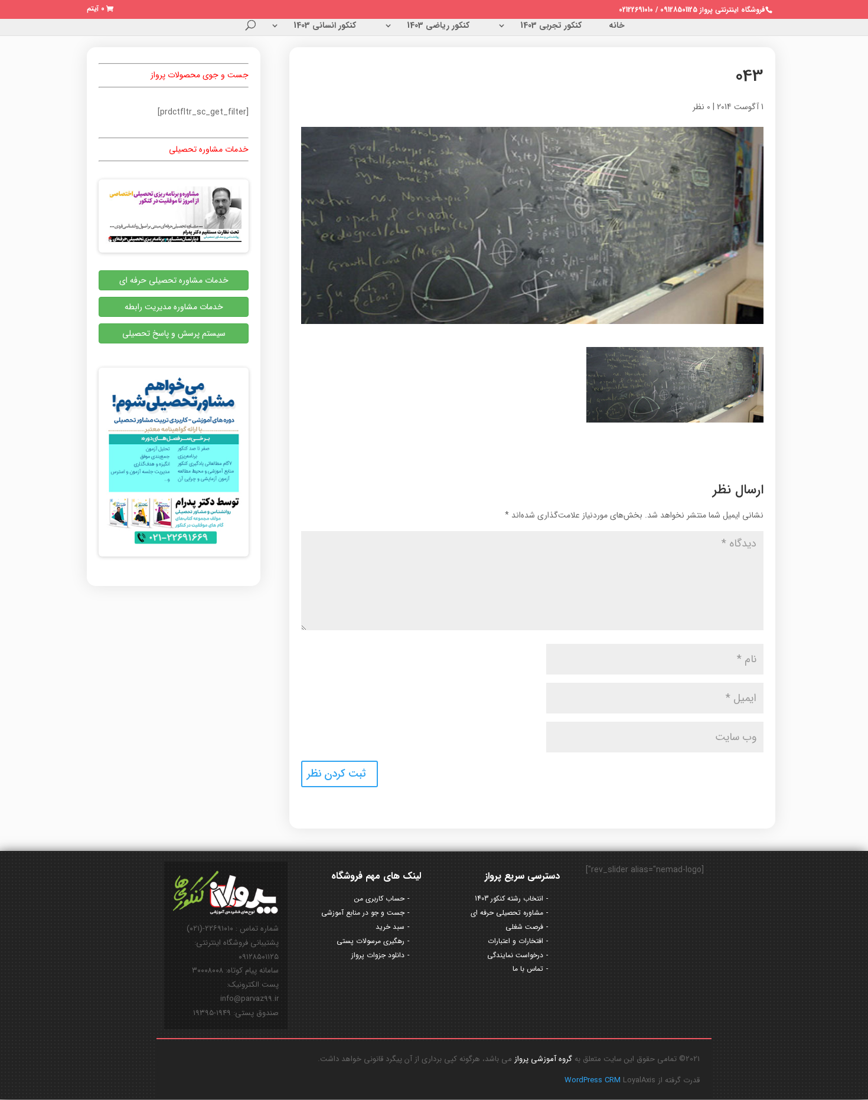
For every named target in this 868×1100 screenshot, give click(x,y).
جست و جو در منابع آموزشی (362, 912)
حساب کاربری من (379, 898)
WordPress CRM (593, 1080)
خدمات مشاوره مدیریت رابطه (174, 306)
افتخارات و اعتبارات (515, 941)
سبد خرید (390, 926)
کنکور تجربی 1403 (551, 26)
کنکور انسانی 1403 (324, 26)
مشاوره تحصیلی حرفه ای (507, 912)
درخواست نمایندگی (515, 955)
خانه (617, 26)
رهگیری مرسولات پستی (370, 941)
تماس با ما (528, 968)
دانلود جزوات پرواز (377, 955)
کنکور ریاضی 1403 (438, 26)
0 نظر (701, 106)
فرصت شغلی (524, 926)
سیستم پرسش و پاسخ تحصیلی (174, 333)
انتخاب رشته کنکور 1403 (509, 898)
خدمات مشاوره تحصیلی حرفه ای (174, 280)
